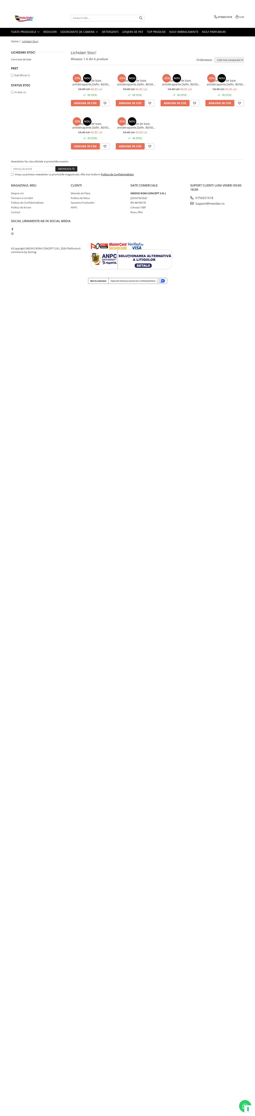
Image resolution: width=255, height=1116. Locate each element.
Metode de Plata (80, 193)
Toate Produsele (24, 32)
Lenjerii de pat (132, 32)
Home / (16, 41)
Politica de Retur (80, 198)
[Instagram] (12, 233)
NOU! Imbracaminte (183, 32)
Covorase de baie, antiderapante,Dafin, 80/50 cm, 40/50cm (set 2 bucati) (90, 82)
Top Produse (156, 32)
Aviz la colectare (98, 281)
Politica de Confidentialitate (117, 174)
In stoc (19, 92)
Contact (15, 212)
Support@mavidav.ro (210, 203)
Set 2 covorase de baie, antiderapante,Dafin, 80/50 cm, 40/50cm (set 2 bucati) (135, 125)
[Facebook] (12, 229)
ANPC (74, 207)
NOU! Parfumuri (214, 32)
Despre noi (17, 193)
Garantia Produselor (83, 202)
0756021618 (204, 198)
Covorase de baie (21, 59)
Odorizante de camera (77, 32)
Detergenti (110, 32)
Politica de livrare (21, 207)
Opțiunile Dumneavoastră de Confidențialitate (133, 281)
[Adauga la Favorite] (105, 103)
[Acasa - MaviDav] (31, 18)
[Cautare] (140, 18)
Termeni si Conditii (22, 198)
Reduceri (50, 32)
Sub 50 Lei (20, 75)
